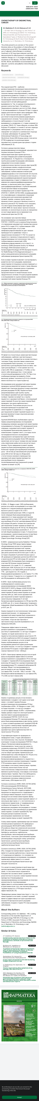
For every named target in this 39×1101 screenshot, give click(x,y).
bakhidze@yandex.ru (8, 926)
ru (29, 3)
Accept (19, 1097)
